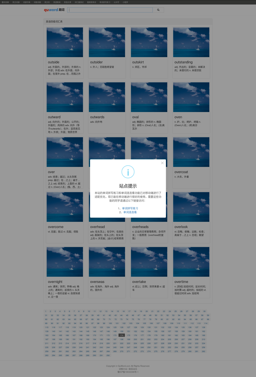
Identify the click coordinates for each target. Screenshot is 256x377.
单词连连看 (130, 212)
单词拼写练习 (130, 208)
